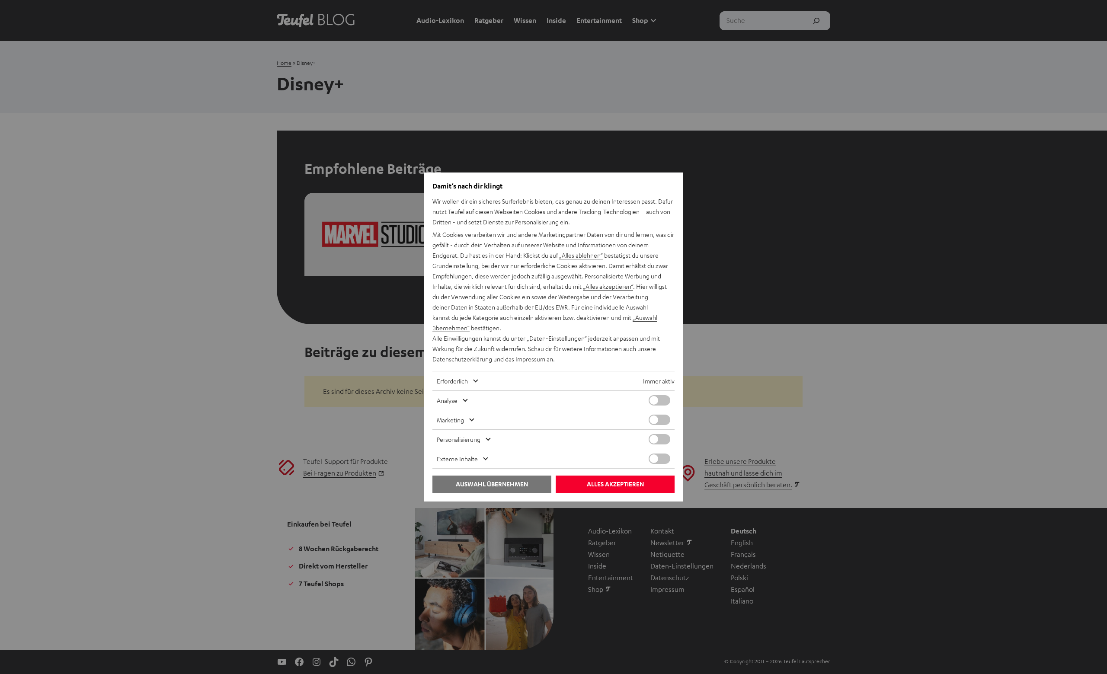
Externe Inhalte (457, 459)
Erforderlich (452, 381)
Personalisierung (458, 439)
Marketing (450, 420)
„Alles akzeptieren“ (608, 286)
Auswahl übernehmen (492, 484)
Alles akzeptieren (615, 484)
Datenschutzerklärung (462, 359)
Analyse (447, 400)
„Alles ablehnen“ (581, 255)
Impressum (530, 359)
